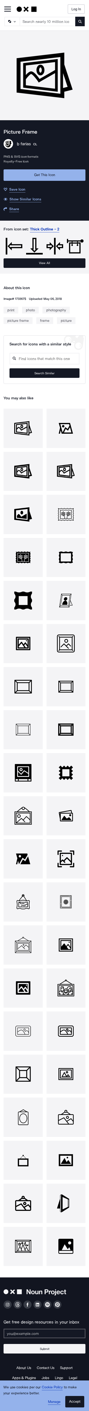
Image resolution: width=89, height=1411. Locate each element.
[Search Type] (11, 21)
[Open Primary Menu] (7, 9)
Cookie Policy (52, 1387)
